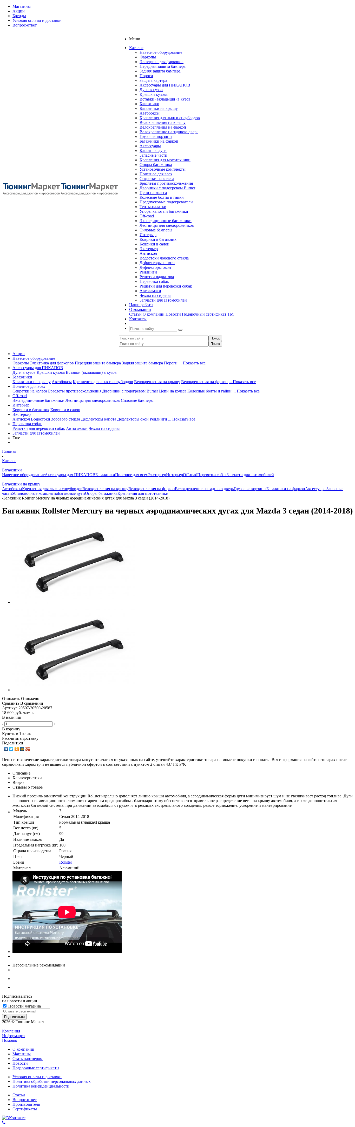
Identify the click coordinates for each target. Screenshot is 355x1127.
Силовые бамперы (156, 230)
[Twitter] (11, 749)
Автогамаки (150, 291)
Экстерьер (149, 248)
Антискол (148, 253)
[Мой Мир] (22, 749)
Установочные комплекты (163, 169)
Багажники (149, 104)
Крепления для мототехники (165, 160)
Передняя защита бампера (163, 66)
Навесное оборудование (161, 52)
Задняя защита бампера (160, 71)
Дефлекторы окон (155, 267)
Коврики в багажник (158, 239)
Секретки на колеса (157, 178)
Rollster (65, 862)
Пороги (146, 76)
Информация (13, 1035)
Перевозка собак (154, 281)
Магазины (21, 1054)
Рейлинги (148, 272)
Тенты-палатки (153, 206)
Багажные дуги (153, 150)
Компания (11, 1031)
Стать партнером (27, 1058)
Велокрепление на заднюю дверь (169, 132)
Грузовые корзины (156, 136)
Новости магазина (24, 1006)
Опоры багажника (156, 164)
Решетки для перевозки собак (166, 286)
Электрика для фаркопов (161, 61)
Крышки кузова (154, 94)
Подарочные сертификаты (35, 1068)
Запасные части (153, 155)
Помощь (9, 1040)
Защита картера (153, 80)
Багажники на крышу (159, 108)
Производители (26, 1104)
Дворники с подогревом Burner (167, 188)
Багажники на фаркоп (159, 141)
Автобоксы (150, 113)
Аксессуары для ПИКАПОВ (165, 85)
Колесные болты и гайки (162, 197)
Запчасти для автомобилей (163, 300)
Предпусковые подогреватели (166, 202)
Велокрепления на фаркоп (163, 127)
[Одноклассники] (16, 749)
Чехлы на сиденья (155, 295)
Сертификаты (24, 1109)
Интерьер (148, 234)
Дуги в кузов (151, 90)
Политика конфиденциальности (40, 1086)
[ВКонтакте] (6, 749)
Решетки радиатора (157, 277)
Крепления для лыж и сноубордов (170, 118)
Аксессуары (150, 146)
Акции (18, 353)
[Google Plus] (27, 749)
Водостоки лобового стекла (164, 258)
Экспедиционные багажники (166, 220)
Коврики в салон (154, 244)
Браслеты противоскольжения (166, 183)
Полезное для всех (156, 174)
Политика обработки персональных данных (51, 1081)
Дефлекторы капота (157, 263)
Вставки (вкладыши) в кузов (165, 99)
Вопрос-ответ (24, 1099)
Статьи (135, 314)
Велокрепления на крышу (163, 122)
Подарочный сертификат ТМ (208, 314)
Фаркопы (148, 57)
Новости (173, 314)
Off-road (147, 216)
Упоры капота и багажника (164, 211)
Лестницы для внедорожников (167, 225)
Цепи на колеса (153, 192)
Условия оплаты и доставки (37, 1077)
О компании (154, 314)
